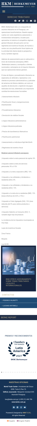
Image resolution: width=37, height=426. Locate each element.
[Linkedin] (17, 407)
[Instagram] (21, 407)
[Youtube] (24, 407)
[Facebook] (13, 407)
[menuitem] (11, 420)
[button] (3, 11)
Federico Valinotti (10, 300)
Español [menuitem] (12, 421)
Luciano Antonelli (10, 306)
